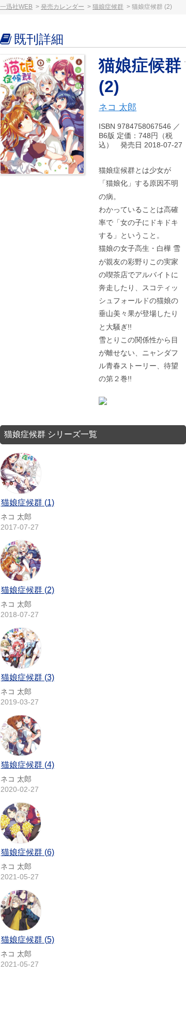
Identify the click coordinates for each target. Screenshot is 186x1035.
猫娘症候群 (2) (27, 590)
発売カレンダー (62, 6)
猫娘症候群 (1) (27, 502)
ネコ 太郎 (117, 107)
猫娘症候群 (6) (27, 852)
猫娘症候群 (107, 6)
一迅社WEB (16, 6)
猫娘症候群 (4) (27, 764)
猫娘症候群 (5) (27, 939)
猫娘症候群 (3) (27, 677)
